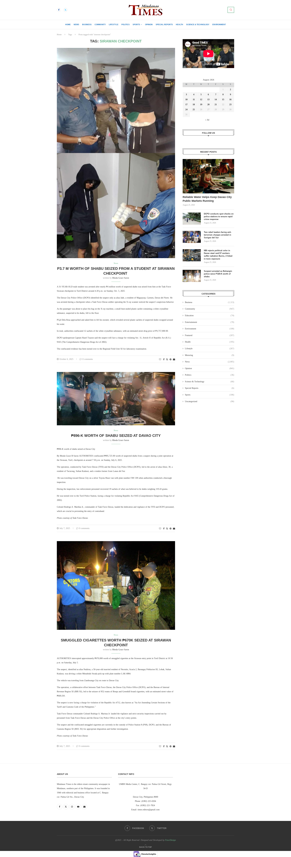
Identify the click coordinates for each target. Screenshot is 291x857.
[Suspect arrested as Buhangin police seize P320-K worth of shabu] (192, 276)
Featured (209, 335)
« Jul (207, 120)
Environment (219, 24)
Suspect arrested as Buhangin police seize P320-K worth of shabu (218, 274)
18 (194, 104)
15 (223, 99)
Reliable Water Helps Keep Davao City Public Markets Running (207, 199)
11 (194, 99)
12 (201, 99)
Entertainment (209, 322)
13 (208, 99)
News (76, 24)
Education (209, 315)
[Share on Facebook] (163, 359)
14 (216, 99)
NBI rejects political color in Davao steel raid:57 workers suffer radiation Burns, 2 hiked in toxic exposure (218, 254)
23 (230, 104)
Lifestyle (113, 24)
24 (186, 109)
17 (186, 104)
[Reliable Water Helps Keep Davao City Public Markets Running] (208, 176)
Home (68, 24)
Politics (125, 24)
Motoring (209, 355)
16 (230, 99)
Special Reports (164, 24)
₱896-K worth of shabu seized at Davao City (116, 436)
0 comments (87, 359)
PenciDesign (170, 840)
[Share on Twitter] (167, 359)
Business (87, 24)
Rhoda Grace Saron (120, 278)
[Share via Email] (174, 359)
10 (186, 99)
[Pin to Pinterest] (170, 359)
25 (194, 109)
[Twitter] (65, 10)
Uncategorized (209, 401)
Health (179, 24)
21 (216, 104)
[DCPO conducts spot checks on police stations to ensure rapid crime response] (192, 219)
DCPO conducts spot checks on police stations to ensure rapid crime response (219, 216)
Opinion (149, 24)
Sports (136, 24)
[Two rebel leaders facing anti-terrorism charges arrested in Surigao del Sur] (192, 237)
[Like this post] (160, 359)
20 (208, 104)
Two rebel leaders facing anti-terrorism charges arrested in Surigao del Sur (217, 235)
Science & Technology (197, 24)
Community (100, 24)
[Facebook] (59, 10)
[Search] (230, 10)
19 (201, 104)
